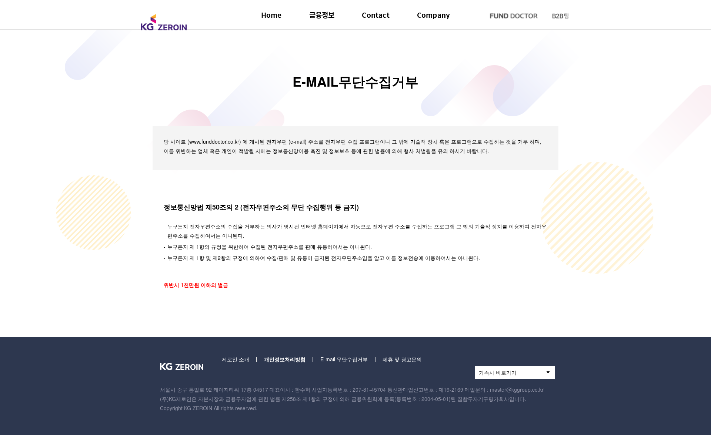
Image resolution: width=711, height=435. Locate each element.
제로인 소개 (235, 359)
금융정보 (322, 14)
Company (433, 14)
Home (271, 14)
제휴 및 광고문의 (402, 359)
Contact (375, 14)
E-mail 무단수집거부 (344, 359)
